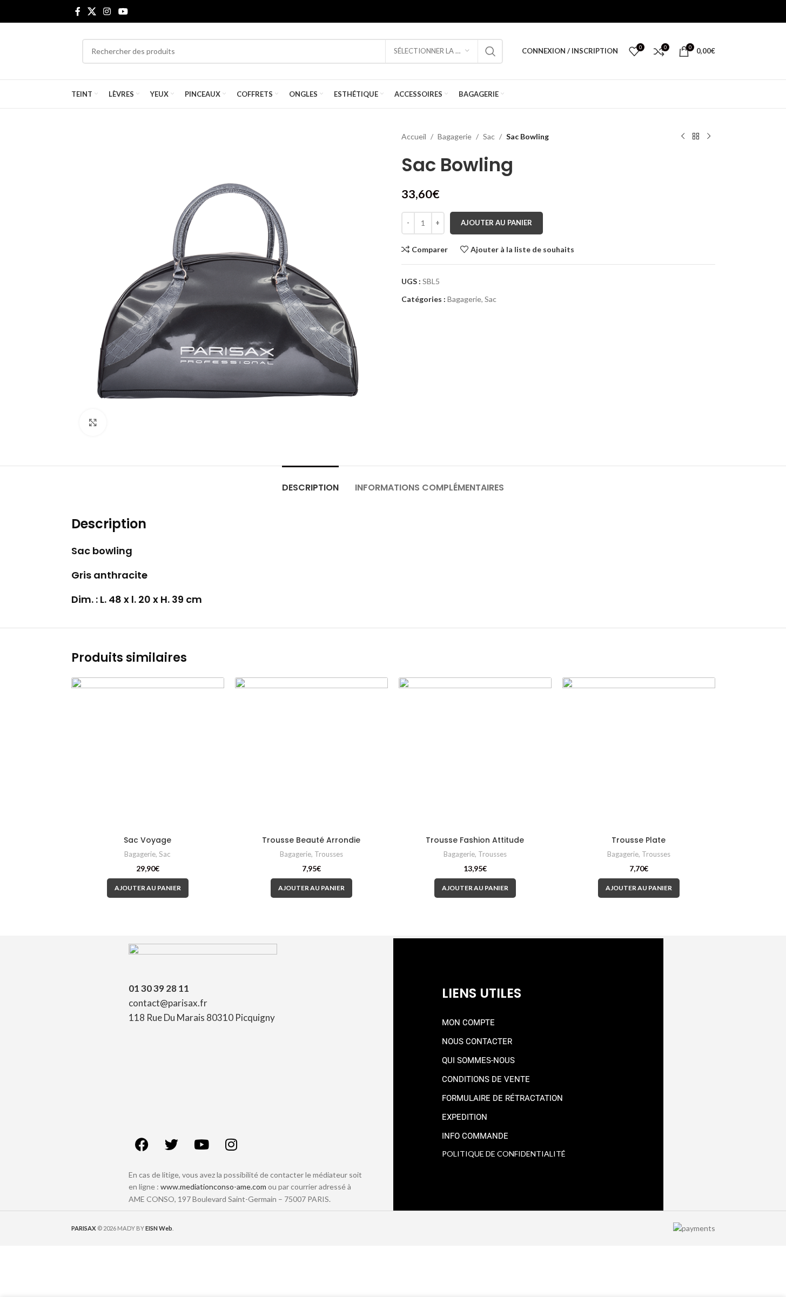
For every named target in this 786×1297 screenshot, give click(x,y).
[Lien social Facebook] (77, 11)
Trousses (328, 854)
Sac (489, 136)
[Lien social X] (92, 11)
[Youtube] (201, 1144)
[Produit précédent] (682, 136)
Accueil (413, 136)
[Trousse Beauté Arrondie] (311, 753)
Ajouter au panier (496, 222)
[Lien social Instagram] (107, 11)
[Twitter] (171, 1144)
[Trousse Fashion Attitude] (475, 753)
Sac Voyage (147, 840)
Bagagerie (455, 136)
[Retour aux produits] (695, 136)
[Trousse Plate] (638, 753)
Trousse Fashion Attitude (475, 840)
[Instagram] (231, 1144)
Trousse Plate (639, 840)
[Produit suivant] (708, 136)
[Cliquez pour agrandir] (92, 422)
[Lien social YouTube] (123, 11)
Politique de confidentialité (504, 1153)
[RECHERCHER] (490, 51)
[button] (148, 888)
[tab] (310, 482)
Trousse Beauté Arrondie (311, 840)
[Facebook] (142, 1144)
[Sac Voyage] (147, 753)
